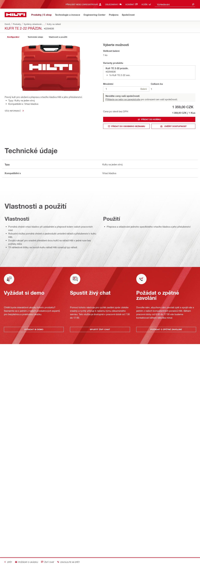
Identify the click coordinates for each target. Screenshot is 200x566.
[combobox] (175, 4)
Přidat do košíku (151, 119)
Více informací (12, 110)
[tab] (13, 37)
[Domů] (15, 14)
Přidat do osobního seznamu (128, 126)
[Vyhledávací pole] (193, 4)
